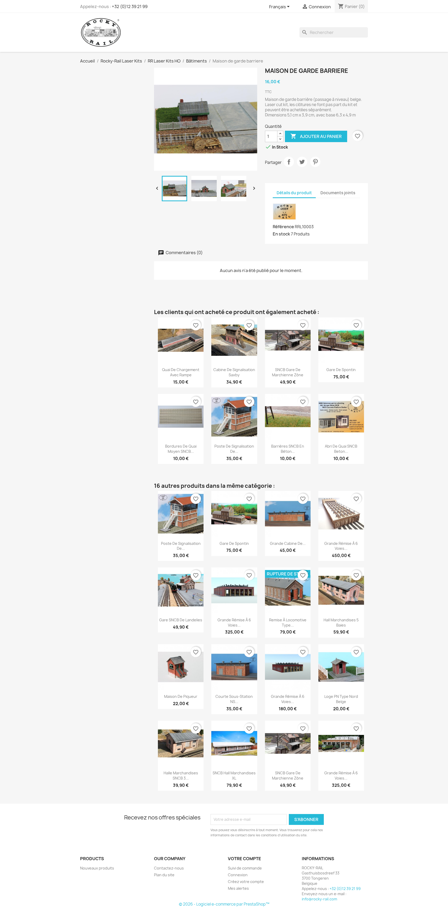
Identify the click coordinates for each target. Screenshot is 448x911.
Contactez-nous (169, 868)
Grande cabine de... (288, 543)
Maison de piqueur (180, 696)
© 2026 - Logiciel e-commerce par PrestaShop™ (224, 904)
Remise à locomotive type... (287, 622)
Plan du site (164, 874)
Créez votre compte (246, 881)
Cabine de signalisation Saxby (234, 372)
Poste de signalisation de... (234, 449)
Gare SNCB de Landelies (180, 619)
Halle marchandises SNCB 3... (181, 775)
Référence (283, 226)
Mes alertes (238, 888)
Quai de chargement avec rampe (180, 372)
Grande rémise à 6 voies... (341, 546)
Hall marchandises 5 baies (341, 622)
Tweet (302, 162)
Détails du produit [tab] (294, 193)
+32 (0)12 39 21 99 (130, 6)
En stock (281, 234)
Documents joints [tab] (337, 193)
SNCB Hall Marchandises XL (234, 775)
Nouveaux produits (97, 868)
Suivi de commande (245, 868)
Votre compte (244, 858)
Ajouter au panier (316, 136)
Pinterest (315, 162)
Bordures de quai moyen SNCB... (181, 449)
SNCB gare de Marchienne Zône (287, 372)
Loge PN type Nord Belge (341, 699)
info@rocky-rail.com (319, 898)
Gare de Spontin (341, 369)
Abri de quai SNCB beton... (341, 449)
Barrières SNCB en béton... (287, 449)
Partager (289, 162)
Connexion (238, 874)
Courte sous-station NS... (234, 699)
